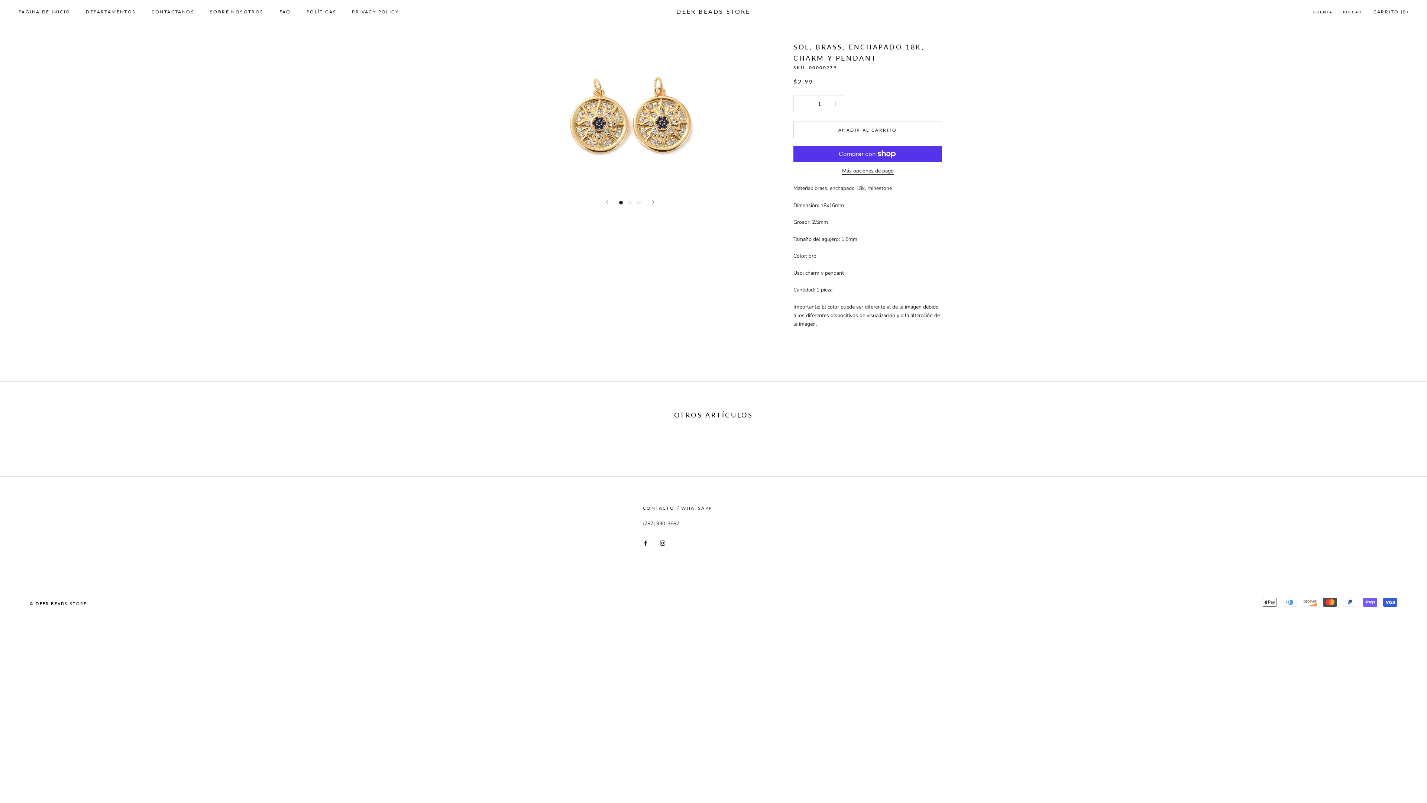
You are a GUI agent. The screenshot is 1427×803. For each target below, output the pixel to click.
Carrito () (1390, 11)
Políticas (322, 11)
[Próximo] (653, 202)
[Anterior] (606, 202)
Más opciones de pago (868, 170)
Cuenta (1323, 12)
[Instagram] (662, 543)
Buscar (1352, 12)
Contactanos (173, 11)
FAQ (285, 11)
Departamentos (111, 11)
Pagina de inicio (44, 11)
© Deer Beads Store (58, 603)
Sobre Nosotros (237, 11)
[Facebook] (645, 543)
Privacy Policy (375, 11)
